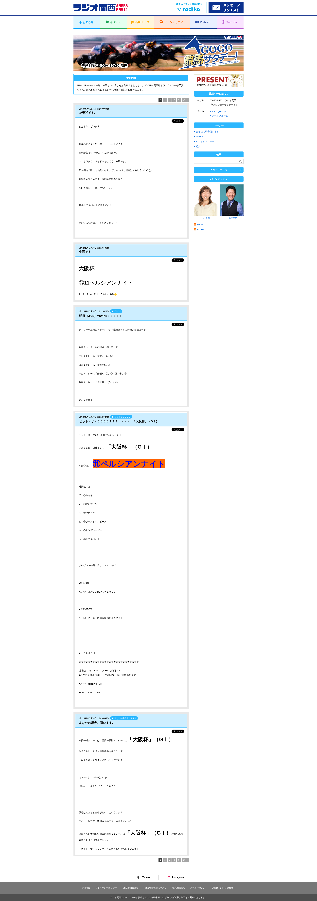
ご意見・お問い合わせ (222, 887)
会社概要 (86, 887)
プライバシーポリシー (106, 887)
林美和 (206, 218)
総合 (198, 146)
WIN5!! (199, 136)
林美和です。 (88, 112)
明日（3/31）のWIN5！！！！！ (100, 315)
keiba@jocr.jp (219, 111)
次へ (185, 100)
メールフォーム (220, 115)
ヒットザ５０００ (205, 141)
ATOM (200, 229)
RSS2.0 (201, 224)
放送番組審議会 (130, 887)
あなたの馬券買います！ (208, 131)
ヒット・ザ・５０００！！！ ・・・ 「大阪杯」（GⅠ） (119, 421)
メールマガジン (197, 887)
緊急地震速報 (178, 887)
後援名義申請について (155, 887)
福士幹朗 (233, 218)
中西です (85, 251)
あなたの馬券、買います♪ (96, 722)
